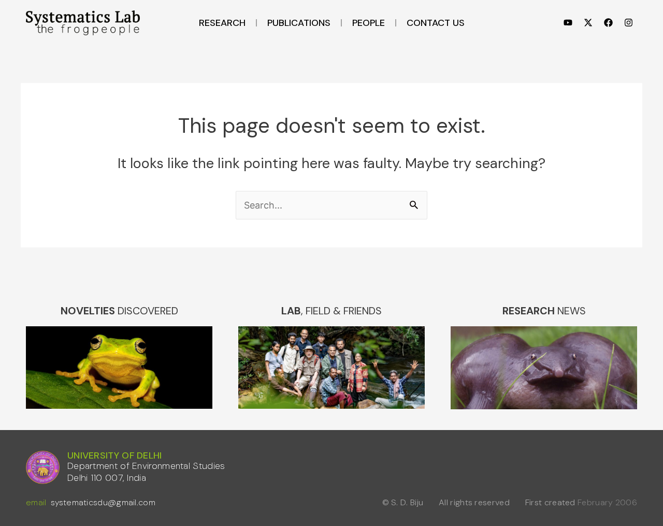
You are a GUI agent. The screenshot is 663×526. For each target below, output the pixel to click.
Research (222, 23)
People (368, 23)
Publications (298, 23)
